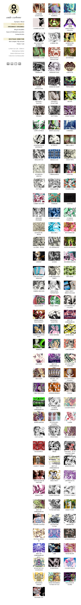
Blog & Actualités (19, 29)
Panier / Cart (20, 44)
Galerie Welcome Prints (17, 53)
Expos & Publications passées (15, 32)
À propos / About (19, 22)
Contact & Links (19, 34)
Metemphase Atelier (18, 51)
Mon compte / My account (16, 41)
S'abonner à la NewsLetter (16, 56)
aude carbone (13, 16)
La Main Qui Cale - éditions (16, 48)
